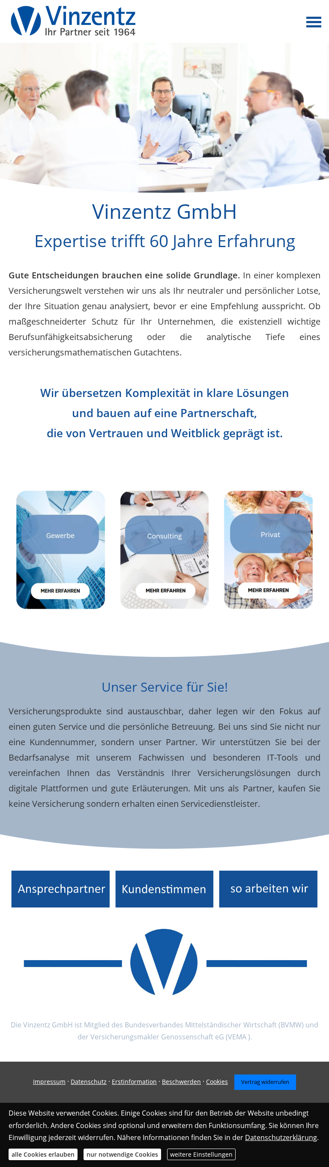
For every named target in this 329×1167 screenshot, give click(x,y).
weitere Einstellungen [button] (201, 1154)
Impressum (49, 1081)
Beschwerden (181, 1081)
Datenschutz (89, 1081)
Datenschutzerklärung (281, 1137)
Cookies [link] (217, 1081)
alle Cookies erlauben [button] (43, 1154)
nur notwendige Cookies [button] (122, 1154)
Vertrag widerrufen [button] (265, 1082)
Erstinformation (134, 1081)
